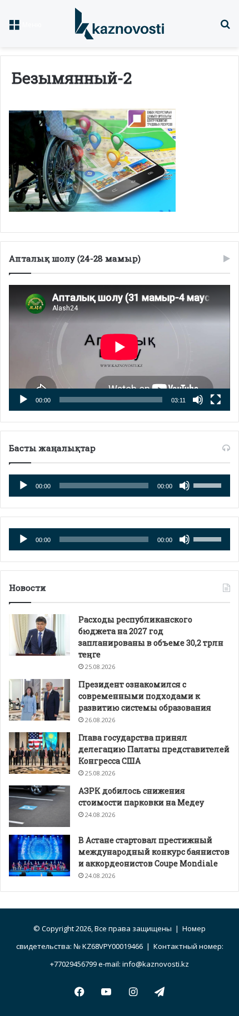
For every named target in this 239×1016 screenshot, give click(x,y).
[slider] (209, 484)
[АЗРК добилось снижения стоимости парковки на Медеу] (39, 806)
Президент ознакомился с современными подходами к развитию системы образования (144, 696)
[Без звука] (197, 399)
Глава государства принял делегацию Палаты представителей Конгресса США (154, 749)
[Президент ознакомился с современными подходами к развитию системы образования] (39, 700)
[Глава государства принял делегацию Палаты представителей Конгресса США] (39, 753)
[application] (119, 348)
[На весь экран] (215, 399)
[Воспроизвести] (23, 399)
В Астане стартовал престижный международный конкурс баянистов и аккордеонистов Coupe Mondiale (154, 852)
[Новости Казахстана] (119, 23)
